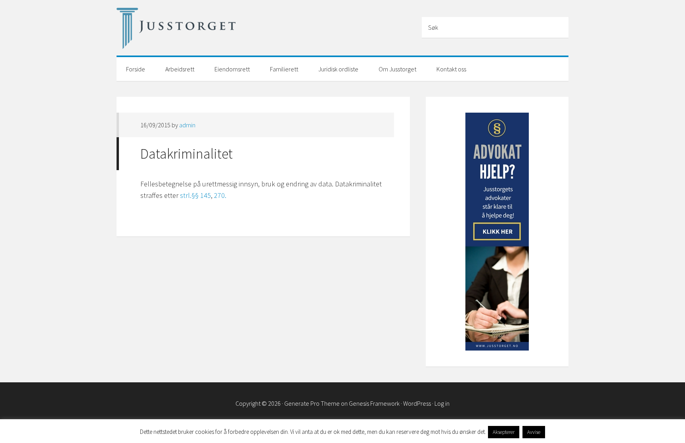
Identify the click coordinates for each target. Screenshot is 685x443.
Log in (442, 403)
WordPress (417, 403)
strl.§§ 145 (195, 195)
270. (220, 195)
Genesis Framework (374, 403)
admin (187, 125)
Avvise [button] (533, 432)
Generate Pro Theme (312, 403)
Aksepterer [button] (504, 432)
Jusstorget (176, 29)
